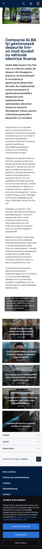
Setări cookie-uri (21, 543)
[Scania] (38, 4)
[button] (21, 435)
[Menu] (4, 4)
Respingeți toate (21, 535)
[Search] (23, 3)
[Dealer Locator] (31, 3)
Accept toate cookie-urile (21, 527)
